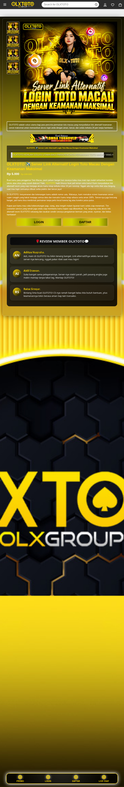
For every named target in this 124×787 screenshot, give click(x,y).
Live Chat (104, 781)
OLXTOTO (50, 183)
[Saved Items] (112, 4)
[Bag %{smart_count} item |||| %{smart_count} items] (120, 4)
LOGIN (39, 222)
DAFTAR (85, 222)
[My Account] (105, 4)
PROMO (20, 781)
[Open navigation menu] (5, 4)
